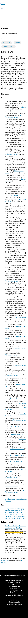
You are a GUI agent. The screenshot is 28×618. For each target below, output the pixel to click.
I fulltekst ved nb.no (19, 317)
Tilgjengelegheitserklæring (14, 604)
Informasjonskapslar (14, 602)
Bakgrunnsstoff (8, 46)
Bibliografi (7, 43)
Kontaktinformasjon (14, 582)
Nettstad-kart (14, 600)
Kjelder (17, 43)
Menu (26, 4)
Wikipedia (5, 561)
